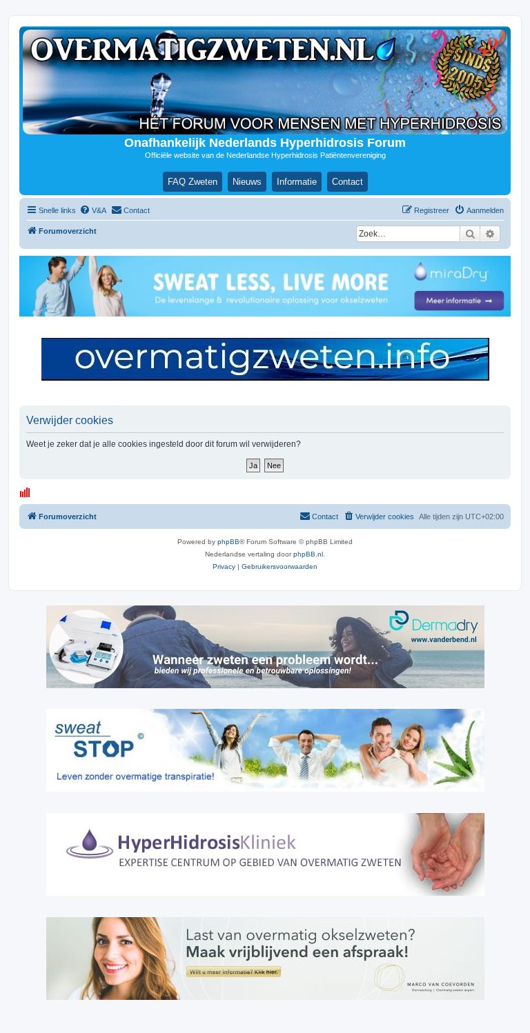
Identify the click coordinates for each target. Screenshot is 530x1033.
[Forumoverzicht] (265, 82)
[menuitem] (92, 210)
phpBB (228, 541)
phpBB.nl (308, 554)
